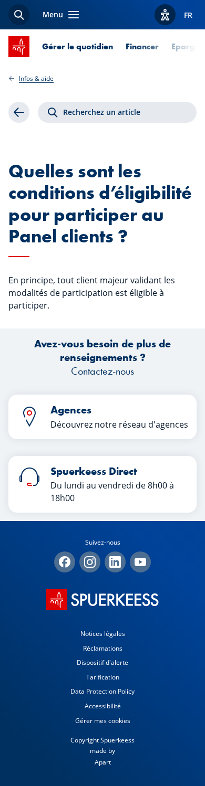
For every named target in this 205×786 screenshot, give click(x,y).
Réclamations (102, 648)
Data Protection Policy (102, 691)
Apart (103, 762)
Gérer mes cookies (102, 720)
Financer (142, 46)
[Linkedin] (115, 561)
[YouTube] (140, 561)
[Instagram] (89, 561)
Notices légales (102, 633)
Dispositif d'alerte (102, 662)
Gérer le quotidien (77, 46)
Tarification (102, 677)
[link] (18, 112)
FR (188, 15)
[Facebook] (64, 561)
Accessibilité (103, 706)
